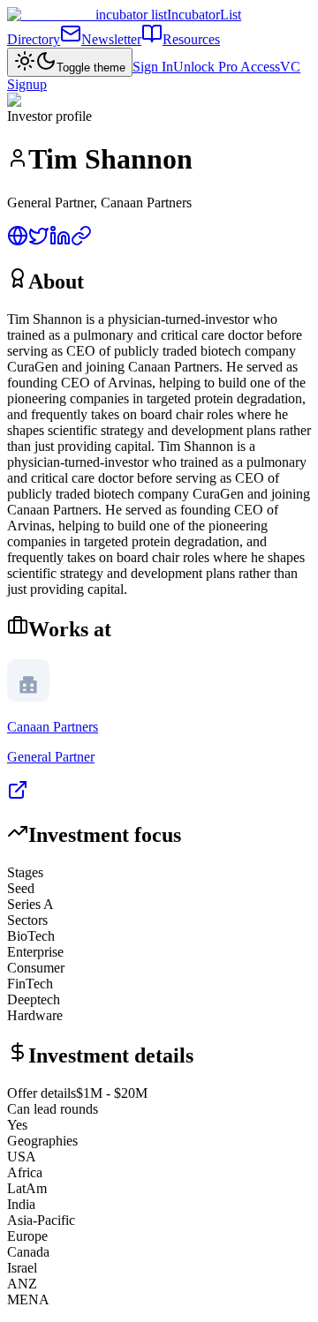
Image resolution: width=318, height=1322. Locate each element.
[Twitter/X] (38, 241)
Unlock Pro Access (226, 66)
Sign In (152, 66)
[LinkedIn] (60, 241)
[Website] (17, 241)
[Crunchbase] (81, 241)
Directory (33, 39)
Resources (191, 39)
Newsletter (111, 39)
